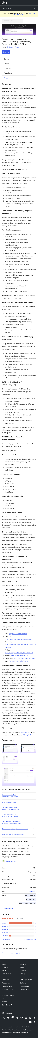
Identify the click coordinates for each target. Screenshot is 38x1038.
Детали (6, 59)
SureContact (25, 732)
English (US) (32, 891)
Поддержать (25, 986)
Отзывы (6, 64)
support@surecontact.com (18, 634)
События (23, 983)
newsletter (32, 903)
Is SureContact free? (9, 802)
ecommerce (32, 895)
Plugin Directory (7, 8)
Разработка (8, 73)
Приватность (6, 974)
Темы (22, 967)
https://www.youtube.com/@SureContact (19, 653)
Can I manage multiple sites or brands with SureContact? (11, 822)
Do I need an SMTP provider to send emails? (10, 815)
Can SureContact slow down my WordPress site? (11, 808)
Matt (4, 998)
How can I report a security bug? (13, 834)
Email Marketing (23, 903)
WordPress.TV (7, 989)
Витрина (23, 964)
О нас (4, 964)
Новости (5, 967)
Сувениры (24, 989)
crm (26, 895)
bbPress (5, 1002)
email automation (30, 899)
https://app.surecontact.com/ (18, 661)
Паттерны (23, 974)
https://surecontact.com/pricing (24, 658)
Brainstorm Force (13, 47)
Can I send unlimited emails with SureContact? (10, 796)
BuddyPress (7, 1005)
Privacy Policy (28, 735)
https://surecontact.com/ (19, 655)
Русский (9, 1013)
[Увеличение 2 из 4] (34, 746)
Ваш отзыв (6, 939)
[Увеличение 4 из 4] (34, 768)
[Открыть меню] (35, 2)
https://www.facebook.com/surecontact (18, 639)
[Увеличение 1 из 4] (16, 746)
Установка (7, 68)
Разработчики (7, 986)
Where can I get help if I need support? (15, 829)
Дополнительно (7, 908)
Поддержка (8, 78)
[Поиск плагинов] (21, 21)
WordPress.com (8, 995)
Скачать (6, 52)
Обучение (5, 980)
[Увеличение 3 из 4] (16, 757)
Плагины (23, 970)
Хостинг (5, 970)
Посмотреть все (30, 939)
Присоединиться (26, 980)
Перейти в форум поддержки (12, 953)
